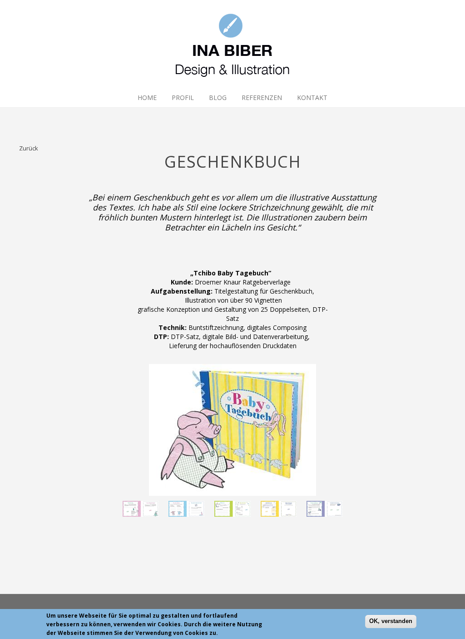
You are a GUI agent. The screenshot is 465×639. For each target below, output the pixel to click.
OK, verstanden (390, 621)
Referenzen (262, 97)
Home (147, 97)
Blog (218, 97)
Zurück (28, 148)
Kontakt (312, 97)
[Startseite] (232, 44)
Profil (183, 97)
